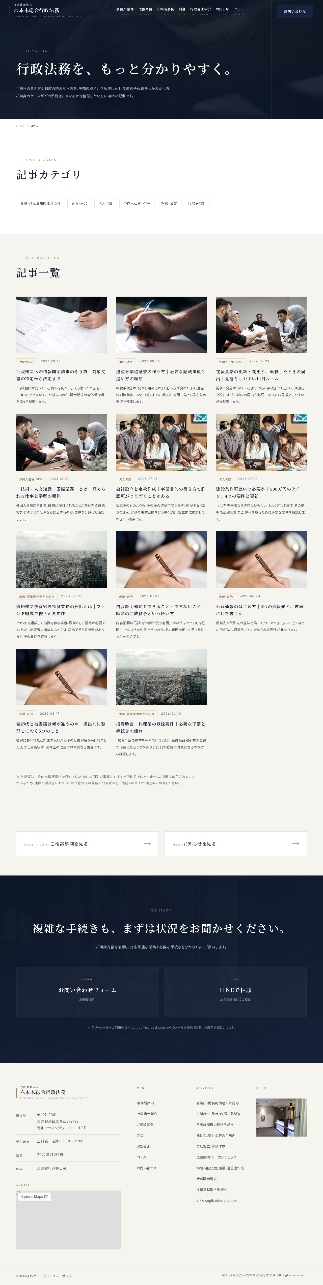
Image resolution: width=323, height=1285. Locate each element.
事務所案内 (145, 1103)
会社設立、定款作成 (210, 1146)
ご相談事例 (145, 1124)
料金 (140, 1135)
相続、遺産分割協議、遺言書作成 (220, 1168)
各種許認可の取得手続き (214, 1124)
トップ (20, 125)
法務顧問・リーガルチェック (216, 1157)
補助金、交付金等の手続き (215, 1135)
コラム (141, 1157)
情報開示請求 (206, 1178)
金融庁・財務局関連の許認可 (217, 1103)
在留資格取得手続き (211, 1189)
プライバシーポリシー (59, 1275)
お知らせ (143, 1146)
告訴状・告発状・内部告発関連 (218, 1113)
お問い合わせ (147, 1168)
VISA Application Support (217, 1200)
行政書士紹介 (147, 1113)
